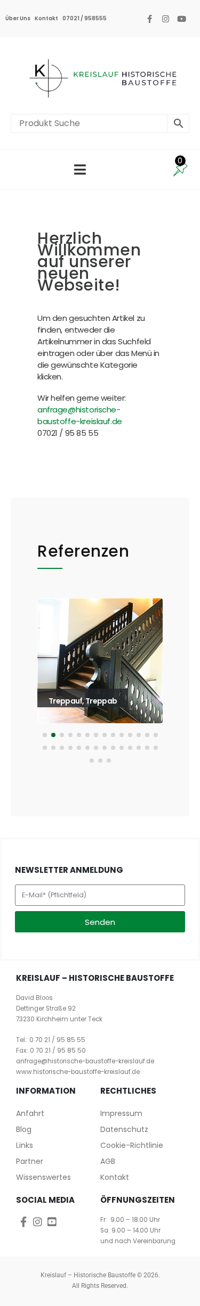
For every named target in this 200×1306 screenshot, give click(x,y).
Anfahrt (30, 1113)
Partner (29, 1161)
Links (24, 1145)
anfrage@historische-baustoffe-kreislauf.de (79, 415)
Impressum (121, 1113)
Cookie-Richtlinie (131, 1145)
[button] (52, 684)
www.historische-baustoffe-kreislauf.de (78, 1072)
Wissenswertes (43, 1177)
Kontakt (46, 18)
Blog (23, 1129)
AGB (107, 1161)
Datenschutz (124, 1129)
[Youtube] (181, 19)
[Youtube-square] (52, 1221)
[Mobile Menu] (80, 169)
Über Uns (17, 18)
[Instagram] (165, 19)
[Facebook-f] (149, 19)
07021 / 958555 (84, 18)
